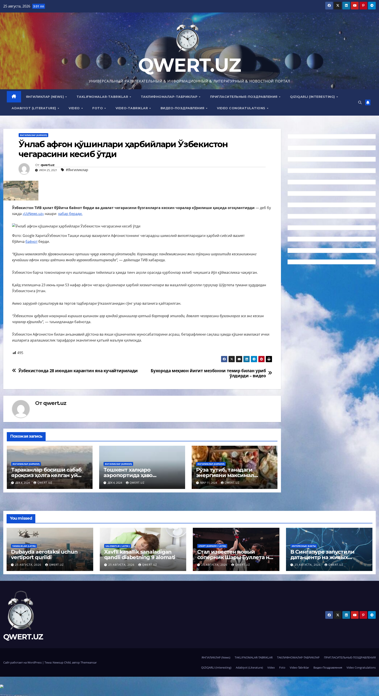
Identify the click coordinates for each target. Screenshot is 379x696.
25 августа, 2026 (28, 565)
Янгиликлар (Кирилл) (33, 135)
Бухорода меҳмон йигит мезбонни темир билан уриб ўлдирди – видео (208, 373)
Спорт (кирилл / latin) (212, 545)
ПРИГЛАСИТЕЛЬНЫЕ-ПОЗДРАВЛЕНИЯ (244, 97)
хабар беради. (70, 213)
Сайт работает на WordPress (22, 662)
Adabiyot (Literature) (34, 108)
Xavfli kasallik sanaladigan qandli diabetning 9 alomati (139, 554)
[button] (360, 102)
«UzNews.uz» (33, 213)
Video (75, 108)
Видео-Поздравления (183, 108)
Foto (98, 108)
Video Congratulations (241, 108)
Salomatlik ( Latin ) (117, 545)
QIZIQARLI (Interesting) (313, 97)
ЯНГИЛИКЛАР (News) (45, 97)
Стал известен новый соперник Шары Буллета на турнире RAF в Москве (234, 557)
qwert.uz (47, 165)
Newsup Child (62, 662)
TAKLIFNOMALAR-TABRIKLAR (103, 97)
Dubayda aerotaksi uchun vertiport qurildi (44, 554)
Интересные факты (304, 545)
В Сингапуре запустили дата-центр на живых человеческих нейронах (323, 557)
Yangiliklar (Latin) (24, 545)
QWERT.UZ (189, 65)
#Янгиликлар (77, 169)
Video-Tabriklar (132, 108)
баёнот (31, 241)
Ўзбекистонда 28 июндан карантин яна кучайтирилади (78, 370)
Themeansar (88, 662)
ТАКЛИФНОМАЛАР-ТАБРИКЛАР (169, 97)
